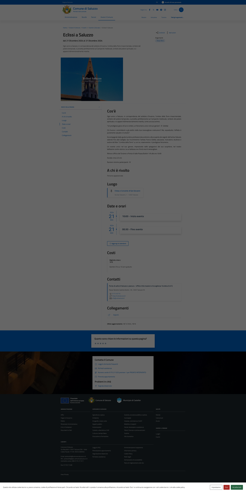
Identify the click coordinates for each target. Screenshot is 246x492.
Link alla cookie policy (177, 487)
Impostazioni (216, 487)
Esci (226, 487)
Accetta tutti (236, 487)
